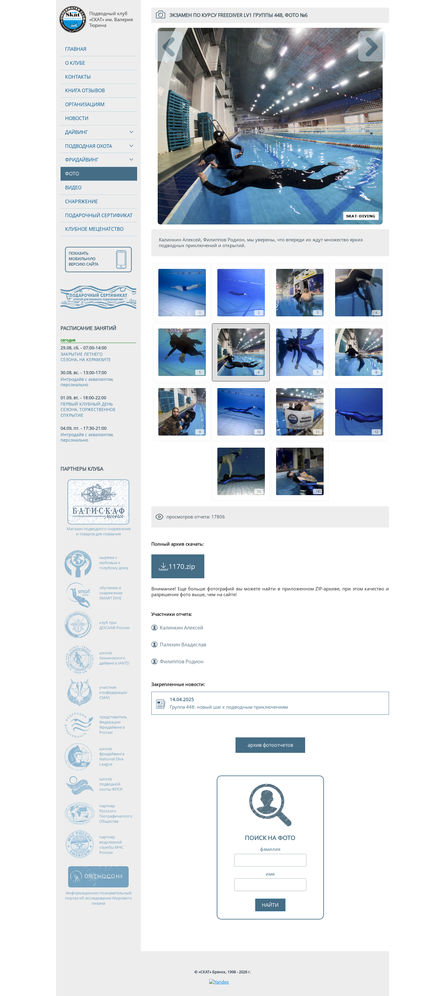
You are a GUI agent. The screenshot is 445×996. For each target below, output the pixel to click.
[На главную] (72, 19)
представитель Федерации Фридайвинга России (113, 724)
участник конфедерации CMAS (113, 692)
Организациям (84, 104)
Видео (73, 187)
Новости (76, 118)
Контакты (78, 76)
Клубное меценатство (94, 229)
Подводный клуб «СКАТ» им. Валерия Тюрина (111, 19)
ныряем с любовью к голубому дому (113, 562)
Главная (75, 49)
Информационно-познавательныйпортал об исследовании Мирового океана (98, 898)
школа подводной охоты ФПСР (111, 784)
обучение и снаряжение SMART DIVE (110, 593)
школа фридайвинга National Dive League (111, 756)
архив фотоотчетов (270, 745)
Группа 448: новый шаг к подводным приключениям (229, 703)
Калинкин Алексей (181, 627)
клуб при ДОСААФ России (114, 625)
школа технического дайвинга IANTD (114, 658)
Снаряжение (81, 201)
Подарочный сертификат (99, 215)
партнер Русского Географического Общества (115, 813)
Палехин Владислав (183, 644)
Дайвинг (76, 132)
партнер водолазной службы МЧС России (111, 844)
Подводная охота (88, 146)
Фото (72, 173)
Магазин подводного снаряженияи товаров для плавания (98, 531)
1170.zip (182, 566)
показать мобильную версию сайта (83, 258)
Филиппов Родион (181, 661)
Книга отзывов (85, 90)
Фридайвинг (81, 159)
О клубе (75, 63)
